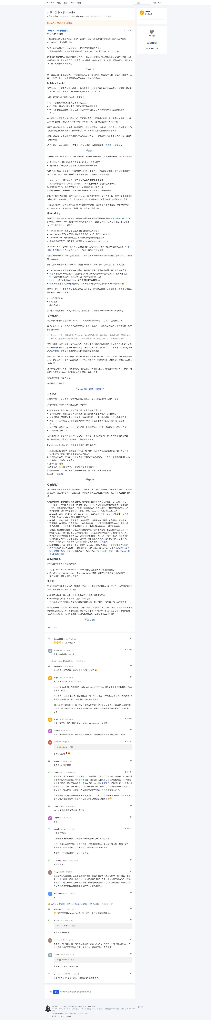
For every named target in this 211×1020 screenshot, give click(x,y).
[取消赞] (130, 638)
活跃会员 (70, 1006)
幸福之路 (103, 541)
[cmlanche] (50, 773)
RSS (89, 1006)
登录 (159, 3)
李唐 (51, 283)
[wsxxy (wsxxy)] (50, 762)
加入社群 (62, 1006)
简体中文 (55, 1016)
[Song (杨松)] (50, 872)
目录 (129, 30)
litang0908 (58, 639)
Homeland (60, 1013)
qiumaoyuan (81, 16)
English (70, 1016)
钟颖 (51, 273)
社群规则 (55, 1006)
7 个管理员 (104, 783)
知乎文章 (55, 351)
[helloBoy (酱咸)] (50, 910)
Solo (50, 2)
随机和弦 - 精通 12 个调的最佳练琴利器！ (74, 904)
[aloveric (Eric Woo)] (49, 661)
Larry (51, 280)
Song (56, 872)
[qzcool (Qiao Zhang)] (50, 921)
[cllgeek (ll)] (50, 818)
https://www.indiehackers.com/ (70, 569)
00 (55, 742)
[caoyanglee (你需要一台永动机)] (50, 861)
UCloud (79, 1013)
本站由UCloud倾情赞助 (57, 30)
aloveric (54, 661)
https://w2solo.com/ (65, 573)
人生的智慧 (81, 541)
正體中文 (62, 1016)
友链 (84, 1006)
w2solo (111, 283)
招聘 (79, 3)
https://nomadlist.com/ (120, 218)
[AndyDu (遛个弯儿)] (50, 829)
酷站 (65, 3)
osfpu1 (57, 677)
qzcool (56, 920)
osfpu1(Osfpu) (52, 16)
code (56, 730)
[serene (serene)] (50, 940)
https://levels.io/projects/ (96, 241)
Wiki (72, 3)
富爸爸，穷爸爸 (112, 145)
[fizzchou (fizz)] (50, 894)
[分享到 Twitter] (148, 43)
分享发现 (52, 12)
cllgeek (57, 817)
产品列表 (78, 1006)
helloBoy (57, 909)
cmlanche (58, 772)
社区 (59, 3)
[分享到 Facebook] (153, 43)
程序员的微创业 (81, 780)
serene (57, 940)
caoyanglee (59, 860)
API (93, 1006)
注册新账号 (87, 992)
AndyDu (57, 829)
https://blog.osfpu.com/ (88, 723)
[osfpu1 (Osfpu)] (50, 678)
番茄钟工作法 (59, 551)
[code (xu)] (50, 731)
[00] (50, 742)
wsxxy (56, 761)
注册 (154, 3)
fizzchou (57, 893)
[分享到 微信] (155, 43)
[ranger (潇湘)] (50, 651)
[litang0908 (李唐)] (50, 639)
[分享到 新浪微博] (151, 43)
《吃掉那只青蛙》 (106, 551)
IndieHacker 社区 (99, 255)
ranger (57, 650)
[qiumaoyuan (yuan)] (50, 974)
